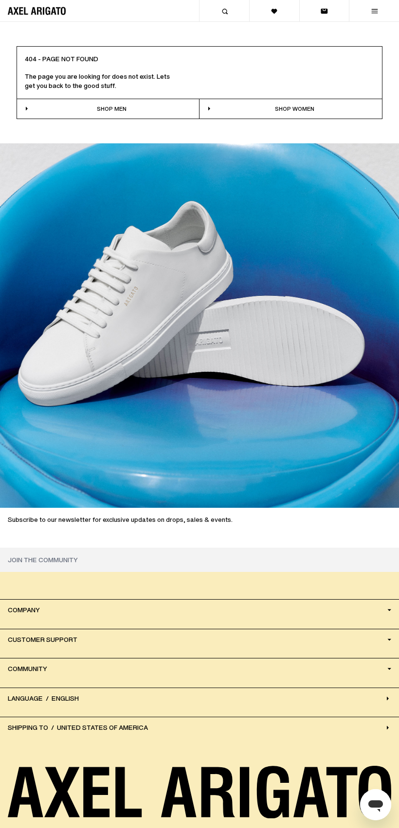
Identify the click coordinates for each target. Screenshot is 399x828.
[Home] (37, 11)
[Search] (224, 11)
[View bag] (324, 11)
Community (27, 668)
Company (24, 610)
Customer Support (42, 639)
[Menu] (374, 11)
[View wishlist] (274, 11)
